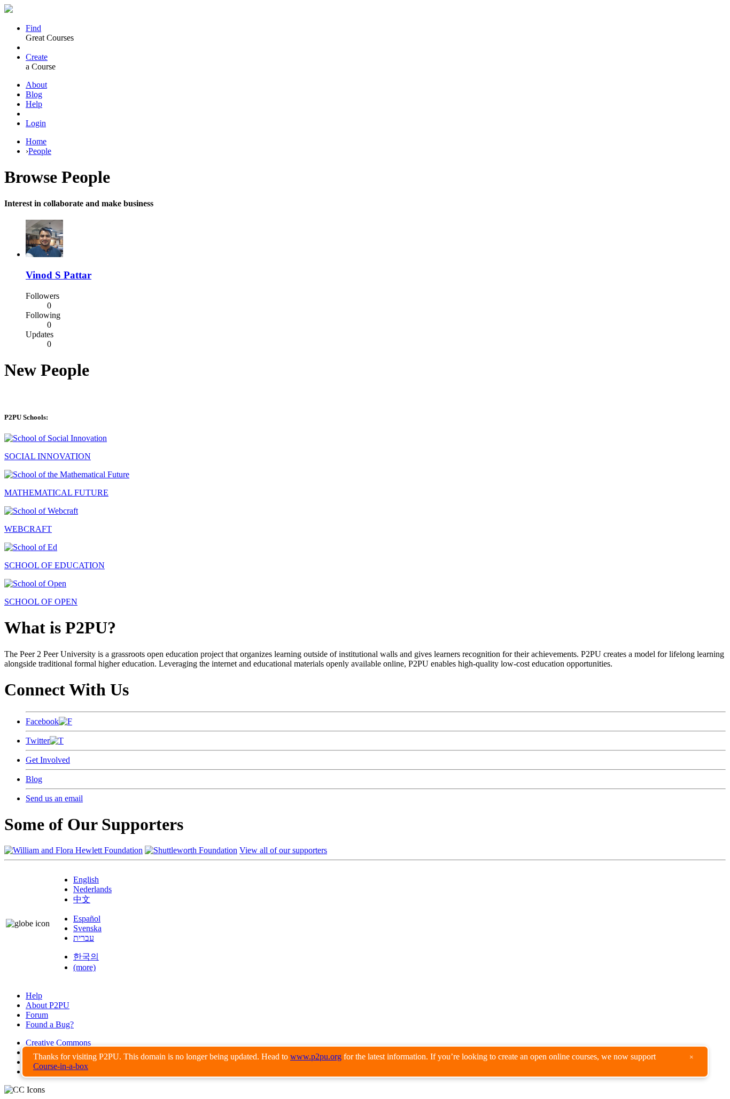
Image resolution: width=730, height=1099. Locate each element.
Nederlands (92, 889)
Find (33, 28)
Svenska (87, 928)
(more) (84, 967)
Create (37, 56)
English (86, 879)
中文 (81, 899)
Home (36, 141)
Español (86, 918)
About (36, 84)
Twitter (38, 740)
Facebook (42, 721)
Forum (37, 1014)
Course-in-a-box (60, 1066)
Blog (34, 94)
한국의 (86, 956)
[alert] (365, 1062)
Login (36, 123)
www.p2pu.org (315, 1056)
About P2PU (47, 1005)
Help (34, 104)
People (39, 151)
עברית (83, 937)
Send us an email (54, 798)
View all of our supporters (283, 850)
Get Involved (48, 759)
